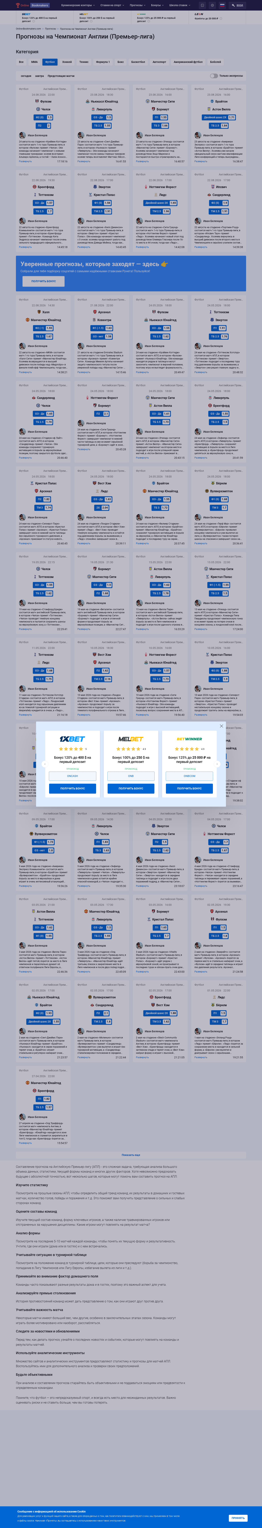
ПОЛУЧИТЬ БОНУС (72, 788)
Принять (238, 1518)
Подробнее (134, 1520)
